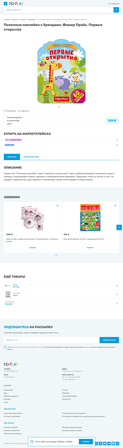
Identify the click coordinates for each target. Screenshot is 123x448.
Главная (7, 20)
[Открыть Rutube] (117, 443)
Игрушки (7, 399)
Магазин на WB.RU (11, 427)
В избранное (11, 111)
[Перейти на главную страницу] (16, 3)
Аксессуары (8, 390)
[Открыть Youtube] (104, 443)
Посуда (65, 390)
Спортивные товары (69, 396)
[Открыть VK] (96, 443)
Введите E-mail (11, 340)
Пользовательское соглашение (73, 413)
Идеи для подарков (11, 396)
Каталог (15, 20)
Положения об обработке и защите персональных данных (66, 347)
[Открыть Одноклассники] (100, 443)
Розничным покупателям (13, 413)
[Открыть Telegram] (109, 443)
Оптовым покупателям (12, 416)
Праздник (65, 393)
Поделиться (24, 111)
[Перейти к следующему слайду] (119, 227)
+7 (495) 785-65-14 (11, 371)
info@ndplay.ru (9, 377)
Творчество (66, 399)
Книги (23, 20)
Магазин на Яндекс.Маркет (72, 427)
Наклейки (31, 20)
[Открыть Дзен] (113, 443)
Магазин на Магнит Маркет (72, 430)
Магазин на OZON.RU (12, 430)
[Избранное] (57, 205)
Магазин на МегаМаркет (13, 434)
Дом (5, 393)
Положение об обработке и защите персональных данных (83, 416)
